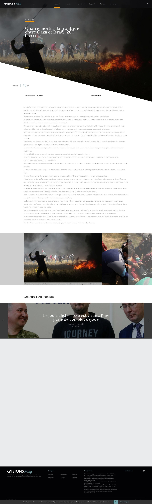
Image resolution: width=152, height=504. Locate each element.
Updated (98, 96)
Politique (102, 4)
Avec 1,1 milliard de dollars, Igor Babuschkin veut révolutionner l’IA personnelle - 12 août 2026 (100, 487)
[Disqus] (76, 372)
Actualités (57, 4)
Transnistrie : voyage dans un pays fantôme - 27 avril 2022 (99, 477)
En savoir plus (124, 502)
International (80, 4)
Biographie (92, 4)
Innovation (68, 4)
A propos (113, 4)
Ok (116, 502)
